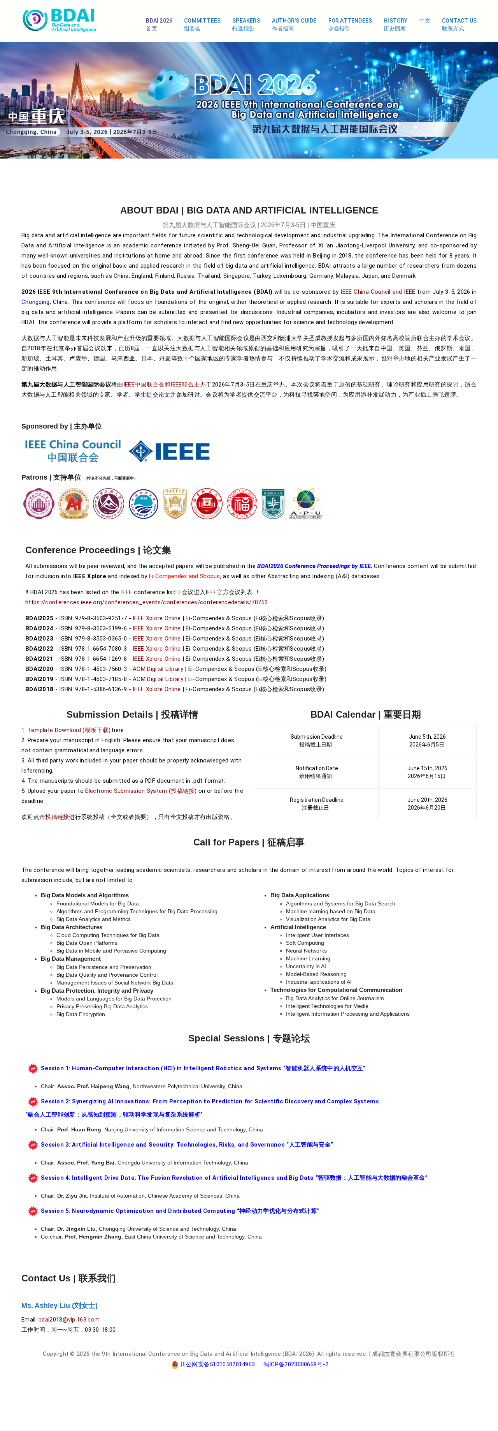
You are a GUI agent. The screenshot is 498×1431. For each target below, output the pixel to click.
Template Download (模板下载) (69, 730)
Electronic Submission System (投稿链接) (141, 790)
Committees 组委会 (202, 25)
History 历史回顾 (395, 25)
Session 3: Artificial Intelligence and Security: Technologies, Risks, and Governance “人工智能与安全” (187, 1144)
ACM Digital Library (158, 668)
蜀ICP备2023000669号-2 (295, 1364)
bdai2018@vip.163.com (69, 1319)
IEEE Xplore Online (157, 618)
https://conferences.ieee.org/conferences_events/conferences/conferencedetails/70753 (146, 602)
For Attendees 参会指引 (350, 25)
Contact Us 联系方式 (459, 25)
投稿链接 (57, 816)
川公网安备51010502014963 (217, 1364)
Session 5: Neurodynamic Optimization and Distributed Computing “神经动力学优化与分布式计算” (180, 1210)
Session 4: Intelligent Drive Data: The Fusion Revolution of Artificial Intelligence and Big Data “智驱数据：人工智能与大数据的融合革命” (234, 1177)
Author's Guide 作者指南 (294, 25)
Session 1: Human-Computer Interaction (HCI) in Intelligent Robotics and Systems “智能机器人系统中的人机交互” (203, 1068)
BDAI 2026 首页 (159, 25)
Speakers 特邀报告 (246, 25)
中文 (424, 21)
